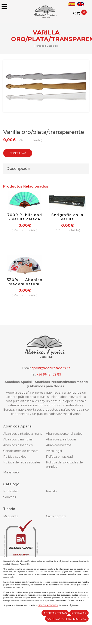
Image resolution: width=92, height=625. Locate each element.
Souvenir (9, 497)
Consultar (18, 153)
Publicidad (11, 491)
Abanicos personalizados (64, 434)
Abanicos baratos (58, 445)
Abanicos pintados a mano (23, 434)
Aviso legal (54, 451)
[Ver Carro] (78, 13)
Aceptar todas (55, 613)
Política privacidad (59, 457)
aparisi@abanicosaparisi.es (51, 368)
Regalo (51, 491)
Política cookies (14, 457)
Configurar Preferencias (66, 618)
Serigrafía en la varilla (67, 217)
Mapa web (11, 472)
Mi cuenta (10, 516)
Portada (39, 45)
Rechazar (78, 613)
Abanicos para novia (18, 439)
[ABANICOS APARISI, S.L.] (46, 9)
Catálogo (52, 45)
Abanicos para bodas (61, 439)
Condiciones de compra (20, 451)
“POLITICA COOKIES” (48, 605)
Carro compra (56, 516)
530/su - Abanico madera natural (25, 282)
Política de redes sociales (21, 462)
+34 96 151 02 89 (49, 374)
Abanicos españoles (18, 445)
